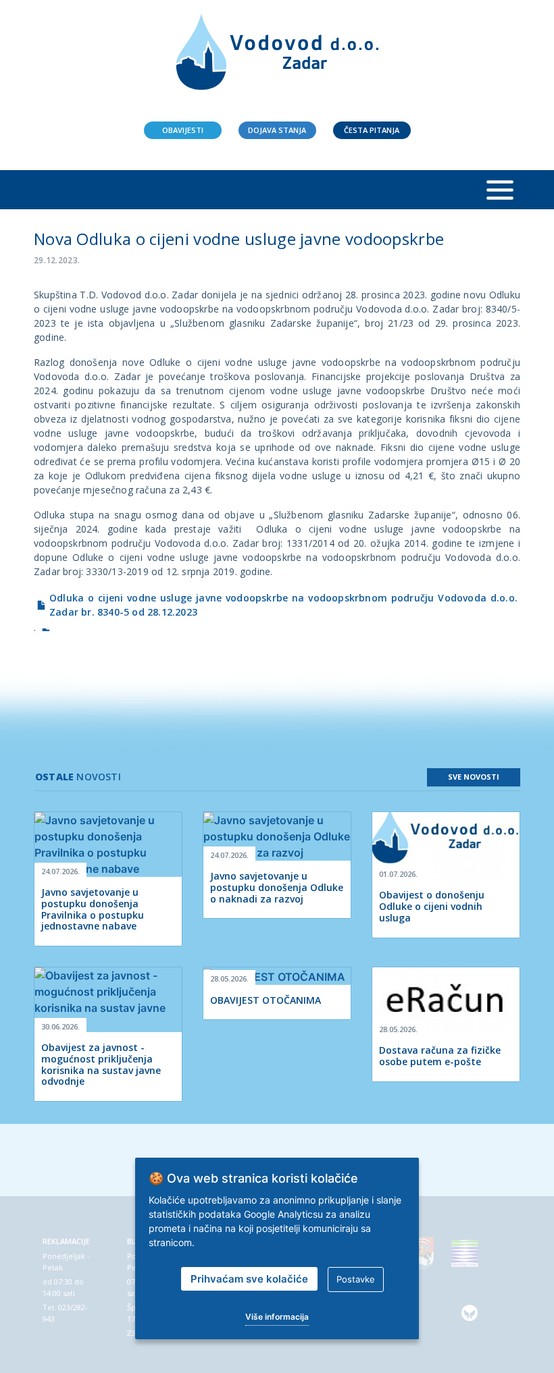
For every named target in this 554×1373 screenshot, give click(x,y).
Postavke (355, 1279)
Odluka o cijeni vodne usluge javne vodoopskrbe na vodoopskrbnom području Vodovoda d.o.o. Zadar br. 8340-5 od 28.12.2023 (283, 604)
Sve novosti (473, 777)
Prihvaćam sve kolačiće (249, 1278)
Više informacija (277, 1317)
